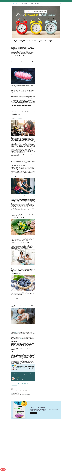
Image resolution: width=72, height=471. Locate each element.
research (19, 268)
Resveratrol (28, 297)
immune (25, 59)
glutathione (17, 332)
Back (36, 397)
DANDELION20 (43, 0)
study (14, 199)
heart (23, 59)
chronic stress (18, 115)
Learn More (33, 412)
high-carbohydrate (17, 113)
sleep (26, 115)
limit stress (29, 244)
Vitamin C (21, 338)
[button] (57, 3)
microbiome (18, 118)
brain (28, 59)
